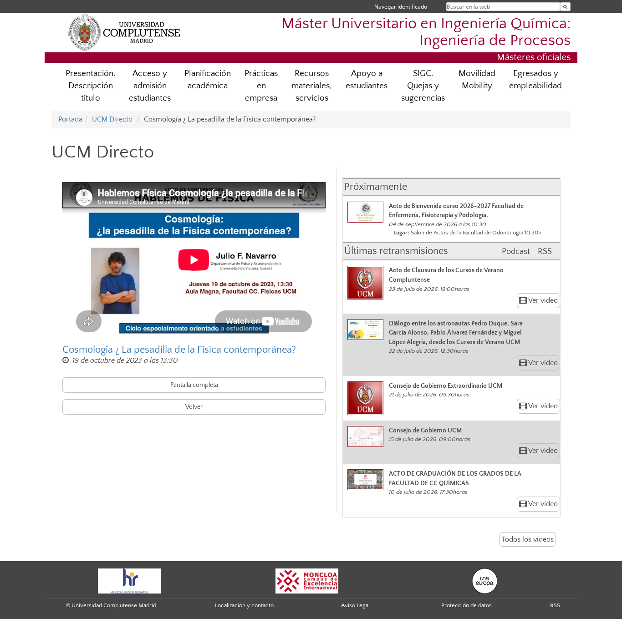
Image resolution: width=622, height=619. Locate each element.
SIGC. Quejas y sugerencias (423, 86)
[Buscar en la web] (565, 6)
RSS (555, 605)
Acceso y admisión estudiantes (150, 86)
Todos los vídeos (527, 539)
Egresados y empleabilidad (535, 80)
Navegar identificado (400, 6)
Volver (194, 407)
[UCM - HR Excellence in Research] (129, 581)
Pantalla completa (194, 385)
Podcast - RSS (527, 251)
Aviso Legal (355, 605)
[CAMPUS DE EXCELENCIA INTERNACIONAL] (306, 581)
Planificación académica (207, 80)
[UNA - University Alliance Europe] (484, 581)
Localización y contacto (244, 605)
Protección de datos (466, 605)
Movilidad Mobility (477, 80)
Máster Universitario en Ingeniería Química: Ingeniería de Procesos (426, 32)
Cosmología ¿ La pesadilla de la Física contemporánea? (179, 349)
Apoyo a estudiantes (366, 80)
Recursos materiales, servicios (311, 86)
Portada (70, 119)
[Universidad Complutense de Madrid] (124, 32)
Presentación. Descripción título (90, 86)
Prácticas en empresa (261, 86)
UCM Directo (112, 119)
